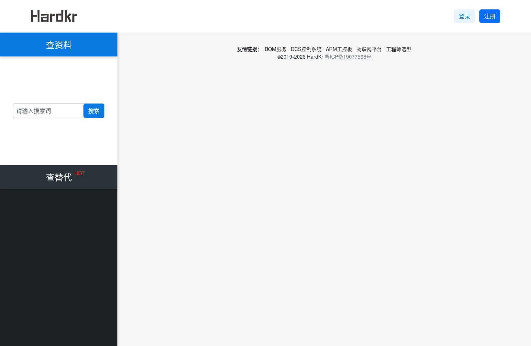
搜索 (94, 110)
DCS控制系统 (306, 48)
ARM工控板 (339, 48)
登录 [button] (464, 16)
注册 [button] (490, 16)
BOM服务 (275, 48)
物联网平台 (369, 48)
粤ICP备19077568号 (348, 56)
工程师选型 (398, 48)
